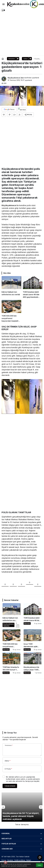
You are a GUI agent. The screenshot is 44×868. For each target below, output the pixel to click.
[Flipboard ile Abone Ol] (22, 109)
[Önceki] (3, 807)
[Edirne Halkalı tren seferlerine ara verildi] (11, 287)
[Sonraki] (40, 807)
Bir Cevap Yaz (10, 733)
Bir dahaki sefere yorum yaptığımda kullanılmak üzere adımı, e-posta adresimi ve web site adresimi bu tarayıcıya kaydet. (23, 779)
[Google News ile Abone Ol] (9, 109)
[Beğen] (4, 115)
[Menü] (3, 4)
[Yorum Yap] (9, 115)
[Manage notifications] (5, 862)
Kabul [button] (39, 865)
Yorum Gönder (9, 786)
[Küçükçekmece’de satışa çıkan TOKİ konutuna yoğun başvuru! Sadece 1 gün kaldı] (32, 663)
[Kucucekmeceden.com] (25, 4)
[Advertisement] (22, 30)
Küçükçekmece (9, 205)
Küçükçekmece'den (16, 78)
